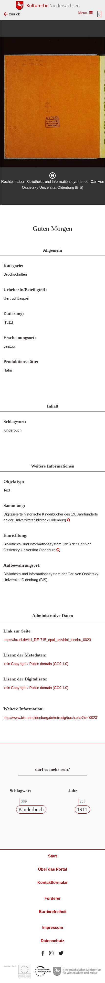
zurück (14, 14)
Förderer (52, 898)
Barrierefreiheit (52, 912)
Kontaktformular (52, 882)
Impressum (52, 927)
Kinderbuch (31, 809)
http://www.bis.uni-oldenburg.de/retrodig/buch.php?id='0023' (50, 717)
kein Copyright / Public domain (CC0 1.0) (35, 664)
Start (52, 856)
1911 (82, 809)
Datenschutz (52, 941)
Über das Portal (52, 869)
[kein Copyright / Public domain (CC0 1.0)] (52, 175)
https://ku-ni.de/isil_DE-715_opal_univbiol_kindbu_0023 (47, 640)
